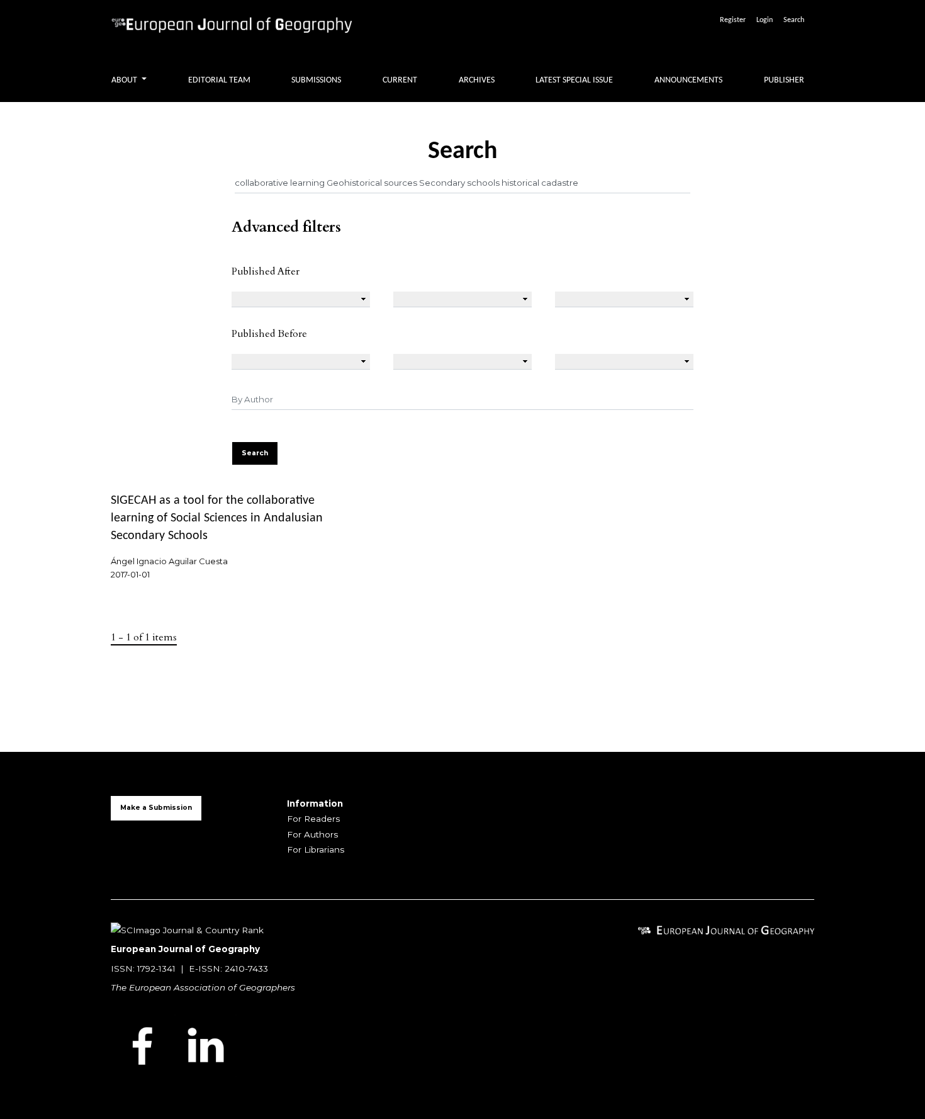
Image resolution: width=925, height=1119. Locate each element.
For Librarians (315, 849)
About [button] (125, 80)
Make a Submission (156, 808)
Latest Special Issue (574, 80)
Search (793, 20)
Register (733, 20)
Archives (477, 80)
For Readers (313, 819)
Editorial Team (219, 80)
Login (764, 20)
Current (400, 80)
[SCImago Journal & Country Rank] (187, 929)
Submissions (316, 80)
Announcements (688, 80)
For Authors (312, 834)
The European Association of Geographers (203, 987)
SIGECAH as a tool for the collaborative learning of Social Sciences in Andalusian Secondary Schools (217, 518)
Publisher (784, 80)
